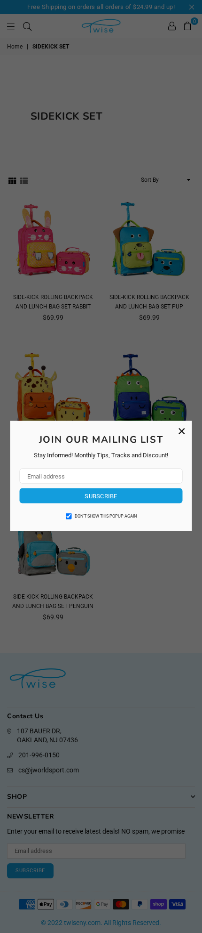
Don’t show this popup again (106, 516)
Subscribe (101, 495)
